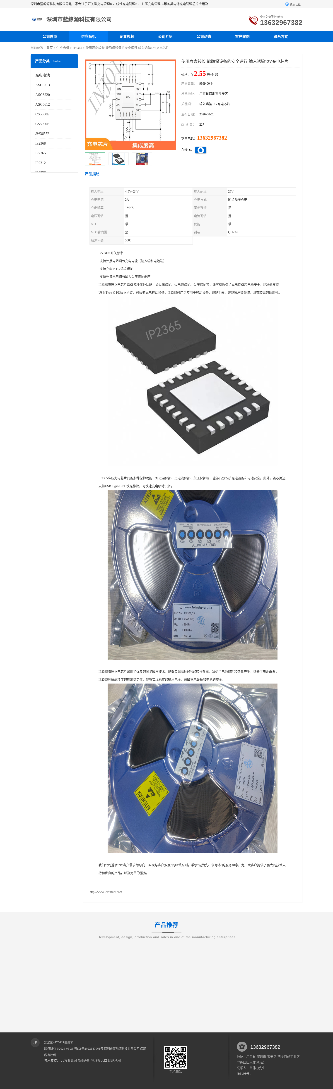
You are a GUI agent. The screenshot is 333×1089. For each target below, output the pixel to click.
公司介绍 (165, 36)
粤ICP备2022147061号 (88, 1048)
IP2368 (40, 143)
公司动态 (204, 36)
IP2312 (40, 163)
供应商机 (88, 36)
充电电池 (42, 75)
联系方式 (281, 36)
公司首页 (50, 36)
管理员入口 (99, 1060)
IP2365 (77, 48)
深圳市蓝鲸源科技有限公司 (121, 1048)
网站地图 (114, 1060)
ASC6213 (42, 85)
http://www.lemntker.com (105, 892)
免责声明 (84, 1060)
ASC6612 (42, 104)
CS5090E (42, 124)
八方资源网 (69, 1060)
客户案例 (242, 36)
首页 (49, 48)
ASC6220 (42, 95)
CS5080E (42, 114)
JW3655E (42, 134)
